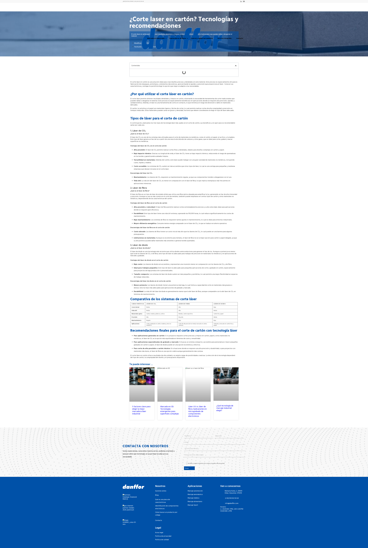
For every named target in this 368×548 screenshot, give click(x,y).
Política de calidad (162, 539)
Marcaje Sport (193, 505)
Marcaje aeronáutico (195, 494)
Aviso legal (159, 532)
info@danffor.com (231, 503)
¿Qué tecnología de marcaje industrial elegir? (224, 408)
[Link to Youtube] (243, 1)
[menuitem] (156, 38)
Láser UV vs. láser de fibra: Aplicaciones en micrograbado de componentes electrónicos (197, 411)
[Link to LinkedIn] (241, 1)
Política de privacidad (163, 536)
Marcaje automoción (195, 491)
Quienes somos (160, 491)
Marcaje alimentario (195, 501)
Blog (157, 495)
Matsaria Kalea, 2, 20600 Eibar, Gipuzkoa (233, 492)
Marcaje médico (193, 498)
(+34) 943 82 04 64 (139, 1)
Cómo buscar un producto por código (166, 513)
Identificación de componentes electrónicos (166, 507)
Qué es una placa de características (162, 501)
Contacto (158, 520)
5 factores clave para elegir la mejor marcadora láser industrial (141, 410)
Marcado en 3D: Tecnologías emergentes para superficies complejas (169, 410)
